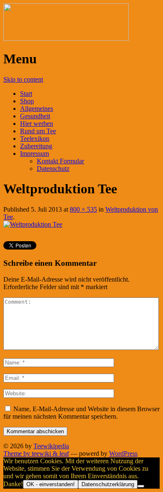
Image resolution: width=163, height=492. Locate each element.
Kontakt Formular (60, 161)
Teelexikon (34, 138)
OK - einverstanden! (50, 484)
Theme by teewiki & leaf (36, 453)
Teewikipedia (51, 446)
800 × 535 (83, 209)
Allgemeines (36, 108)
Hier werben (36, 123)
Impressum (34, 153)
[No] (141, 486)
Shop (27, 101)
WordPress (123, 453)
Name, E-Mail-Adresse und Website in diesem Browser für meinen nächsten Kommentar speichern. (81, 412)
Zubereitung (36, 146)
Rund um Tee (38, 131)
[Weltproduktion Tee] (32, 224)
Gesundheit (35, 116)
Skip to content (23, 79)
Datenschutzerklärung (108, 484)
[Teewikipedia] (66, 38)
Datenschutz (53, 168)
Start (26, 93)
